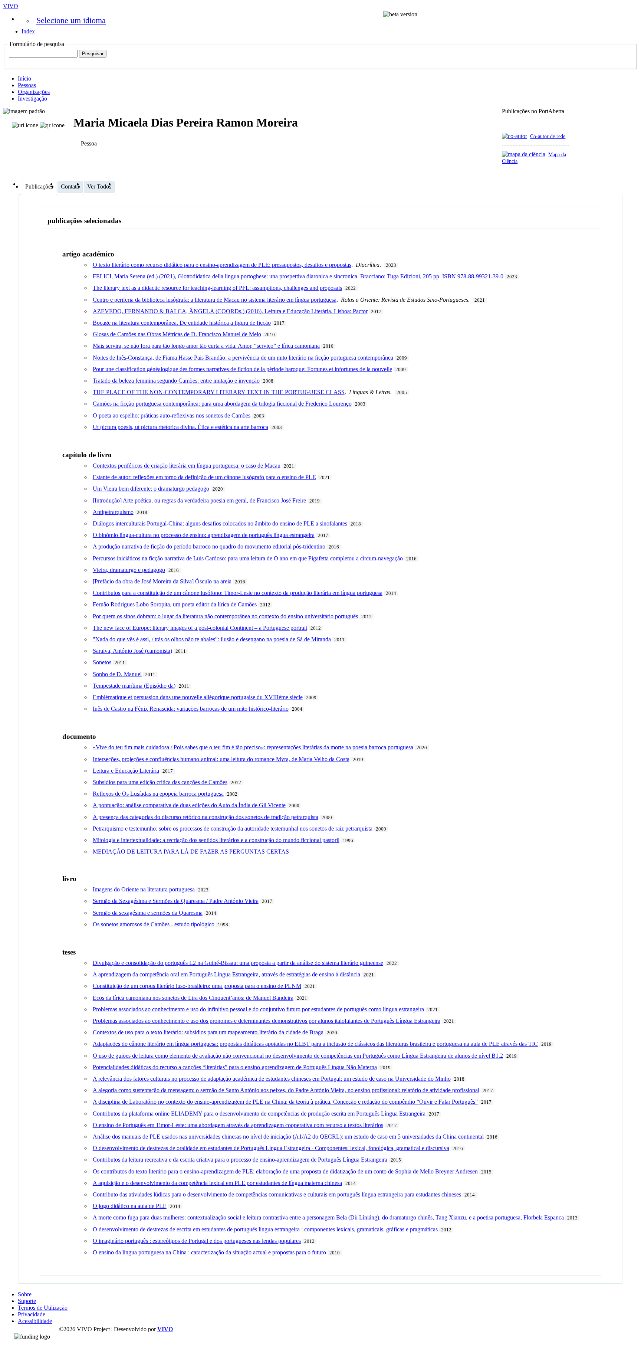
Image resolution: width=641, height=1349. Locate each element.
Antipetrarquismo (113, 512)
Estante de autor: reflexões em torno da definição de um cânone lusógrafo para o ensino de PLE (204, 477)
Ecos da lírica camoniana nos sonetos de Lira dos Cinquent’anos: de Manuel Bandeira (193, 998)
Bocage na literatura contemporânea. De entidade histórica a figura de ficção (182, 323)
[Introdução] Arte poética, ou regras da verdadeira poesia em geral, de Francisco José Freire (199, 500)
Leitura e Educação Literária (126, 770)
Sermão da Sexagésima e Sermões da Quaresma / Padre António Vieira (176, 901)
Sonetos (102, 662)
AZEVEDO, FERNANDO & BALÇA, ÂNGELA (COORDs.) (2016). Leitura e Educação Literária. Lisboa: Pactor (230, 311)
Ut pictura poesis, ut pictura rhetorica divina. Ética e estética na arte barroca (180, 427)
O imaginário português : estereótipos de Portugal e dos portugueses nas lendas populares (197, 1241)
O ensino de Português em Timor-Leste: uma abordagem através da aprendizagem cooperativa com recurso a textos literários (238, 1125)
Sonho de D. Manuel (117, 674)
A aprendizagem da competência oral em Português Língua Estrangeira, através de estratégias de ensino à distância (226, 974)
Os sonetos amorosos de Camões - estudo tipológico (153, 924)
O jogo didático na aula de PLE (130, 1206)
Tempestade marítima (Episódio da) (134, 685)
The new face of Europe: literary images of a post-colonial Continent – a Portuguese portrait (200, 628)
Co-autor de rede (547, 136)
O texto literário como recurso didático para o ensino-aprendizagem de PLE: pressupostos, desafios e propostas (222, 265)
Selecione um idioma (71, 20)
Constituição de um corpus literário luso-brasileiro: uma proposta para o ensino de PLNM (197, 986)
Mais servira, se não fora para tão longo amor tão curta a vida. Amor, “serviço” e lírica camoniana (206, 346)
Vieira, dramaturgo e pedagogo (129, 570)
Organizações (34, 92)
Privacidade (31, 1314)
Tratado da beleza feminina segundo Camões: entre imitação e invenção (176, 380)
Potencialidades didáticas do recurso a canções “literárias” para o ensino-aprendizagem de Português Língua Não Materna (235, 1067)
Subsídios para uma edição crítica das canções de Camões (160, 782)
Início (24, 78)
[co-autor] (514, 136)
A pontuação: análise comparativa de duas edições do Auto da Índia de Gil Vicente (189, 805)
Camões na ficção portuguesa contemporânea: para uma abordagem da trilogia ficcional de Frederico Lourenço (222, 403)
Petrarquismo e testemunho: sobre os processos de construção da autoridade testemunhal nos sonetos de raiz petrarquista (232, 828)
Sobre (25, 1294)
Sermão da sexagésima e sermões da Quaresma (148, 913)
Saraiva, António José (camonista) (132, 651)
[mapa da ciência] (523, 154)
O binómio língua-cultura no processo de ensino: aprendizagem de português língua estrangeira (204, 535)
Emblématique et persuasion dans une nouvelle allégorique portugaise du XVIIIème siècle (198, 697)
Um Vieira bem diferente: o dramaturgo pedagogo (151, 488)
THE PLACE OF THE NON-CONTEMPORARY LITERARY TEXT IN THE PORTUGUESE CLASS (219, 392)
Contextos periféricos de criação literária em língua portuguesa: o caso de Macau (186, 465)
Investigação (32, 98)
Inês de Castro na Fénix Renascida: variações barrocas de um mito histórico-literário (191, 708)
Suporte (27, 1301)
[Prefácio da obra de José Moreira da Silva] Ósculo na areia (162, 581)
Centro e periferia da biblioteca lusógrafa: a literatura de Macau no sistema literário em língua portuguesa (214, 300)
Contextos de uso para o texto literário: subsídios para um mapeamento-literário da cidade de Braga (208, 1032)
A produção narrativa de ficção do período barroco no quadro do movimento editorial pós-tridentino (209, 546)
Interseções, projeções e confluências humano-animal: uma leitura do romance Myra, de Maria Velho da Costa (221, 759)
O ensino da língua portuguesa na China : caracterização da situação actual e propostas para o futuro (209, 1252)
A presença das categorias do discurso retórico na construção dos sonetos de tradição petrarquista (205, 817)
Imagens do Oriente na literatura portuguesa (144, 889)
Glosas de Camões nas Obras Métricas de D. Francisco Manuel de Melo (177, 334)
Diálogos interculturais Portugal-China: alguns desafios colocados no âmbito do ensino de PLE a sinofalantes (220, 523)
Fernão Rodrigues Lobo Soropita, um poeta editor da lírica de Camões (175, 604)
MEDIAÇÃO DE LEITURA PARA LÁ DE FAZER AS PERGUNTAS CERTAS (191, 851)
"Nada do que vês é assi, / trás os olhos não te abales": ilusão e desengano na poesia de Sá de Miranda (212, 639)
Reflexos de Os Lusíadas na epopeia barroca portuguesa (158, 793)
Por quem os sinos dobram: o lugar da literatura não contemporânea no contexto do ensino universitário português (225, 616)
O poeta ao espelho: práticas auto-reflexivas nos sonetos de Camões (171, 415)
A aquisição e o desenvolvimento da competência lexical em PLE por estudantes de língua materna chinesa (217, 1183)
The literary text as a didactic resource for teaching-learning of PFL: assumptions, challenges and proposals (217, 288)
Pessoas (27, 85)
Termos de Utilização (43, 1307)
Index (28, 31)
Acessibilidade (35, 1321)
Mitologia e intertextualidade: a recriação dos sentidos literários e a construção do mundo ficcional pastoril (216, 840)
